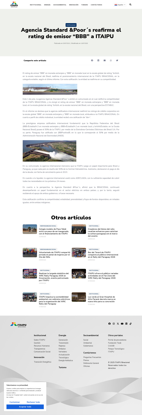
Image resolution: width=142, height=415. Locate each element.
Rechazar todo (33, 402)
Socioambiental (59, 5)
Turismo (84, 5)
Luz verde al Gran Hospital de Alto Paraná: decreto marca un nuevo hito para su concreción (102, 299)
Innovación (73, 5)
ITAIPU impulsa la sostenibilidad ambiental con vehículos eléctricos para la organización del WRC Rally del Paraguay (54, 300)
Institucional (35, 5)
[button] (92, 60)
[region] (25, 396)
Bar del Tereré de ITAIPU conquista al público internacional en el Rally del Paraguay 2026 (103, 254)
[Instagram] (113, 323)
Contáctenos (96, 5)
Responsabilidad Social (48, 226)
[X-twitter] (118, 323)
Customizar (15, 402)
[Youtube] (122, 323)
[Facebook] (109, 323)
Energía (47, 5)
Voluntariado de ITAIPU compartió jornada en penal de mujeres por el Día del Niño (54, 254)
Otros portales (115, 335)
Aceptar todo (25, 406)
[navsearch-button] (130, 4)
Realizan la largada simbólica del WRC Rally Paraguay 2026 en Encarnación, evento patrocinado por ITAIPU (54, 277)
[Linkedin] (126, 323)
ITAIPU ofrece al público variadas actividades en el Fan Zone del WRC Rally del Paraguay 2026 (103, 275)
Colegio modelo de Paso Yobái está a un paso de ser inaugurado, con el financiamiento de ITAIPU (54, 231)
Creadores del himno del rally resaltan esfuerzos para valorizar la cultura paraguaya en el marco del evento (103, 232)
